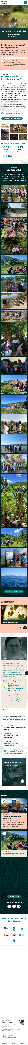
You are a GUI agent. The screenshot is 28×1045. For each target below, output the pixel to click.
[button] (2, 709)
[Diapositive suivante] (25, 627)
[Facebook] (9, 906)
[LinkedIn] (19, 906)
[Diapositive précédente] (21, 627)
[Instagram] (14, 906)
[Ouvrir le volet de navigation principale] (25, 2)
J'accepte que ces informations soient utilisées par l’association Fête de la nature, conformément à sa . (15, 63)
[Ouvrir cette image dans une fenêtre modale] (14, 193)
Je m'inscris (21, 58)
